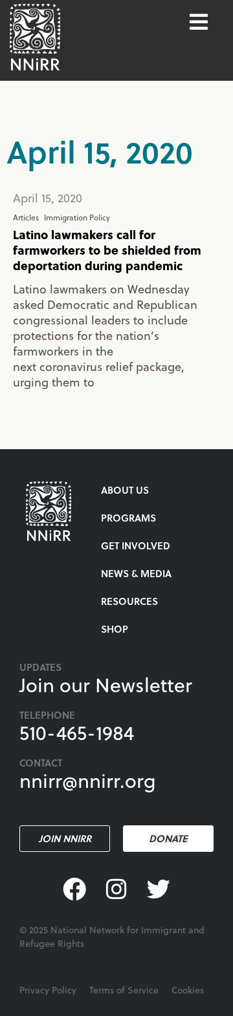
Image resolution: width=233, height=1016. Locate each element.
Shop (114, 629)
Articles (26, 217)
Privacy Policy (47, 990)
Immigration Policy (77, 217)
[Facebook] (75, 890)
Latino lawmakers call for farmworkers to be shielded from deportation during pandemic (107, 250)
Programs (128, 518)
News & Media (136, 573)
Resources (129, 601)
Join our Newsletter (105, 684)
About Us (125, 490)
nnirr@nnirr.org (87, 780)
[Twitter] (158, 890)
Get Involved (135, 545)
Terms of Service (124, 990)
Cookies (188, 990)
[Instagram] (117, 890)
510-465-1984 (76, 732)
